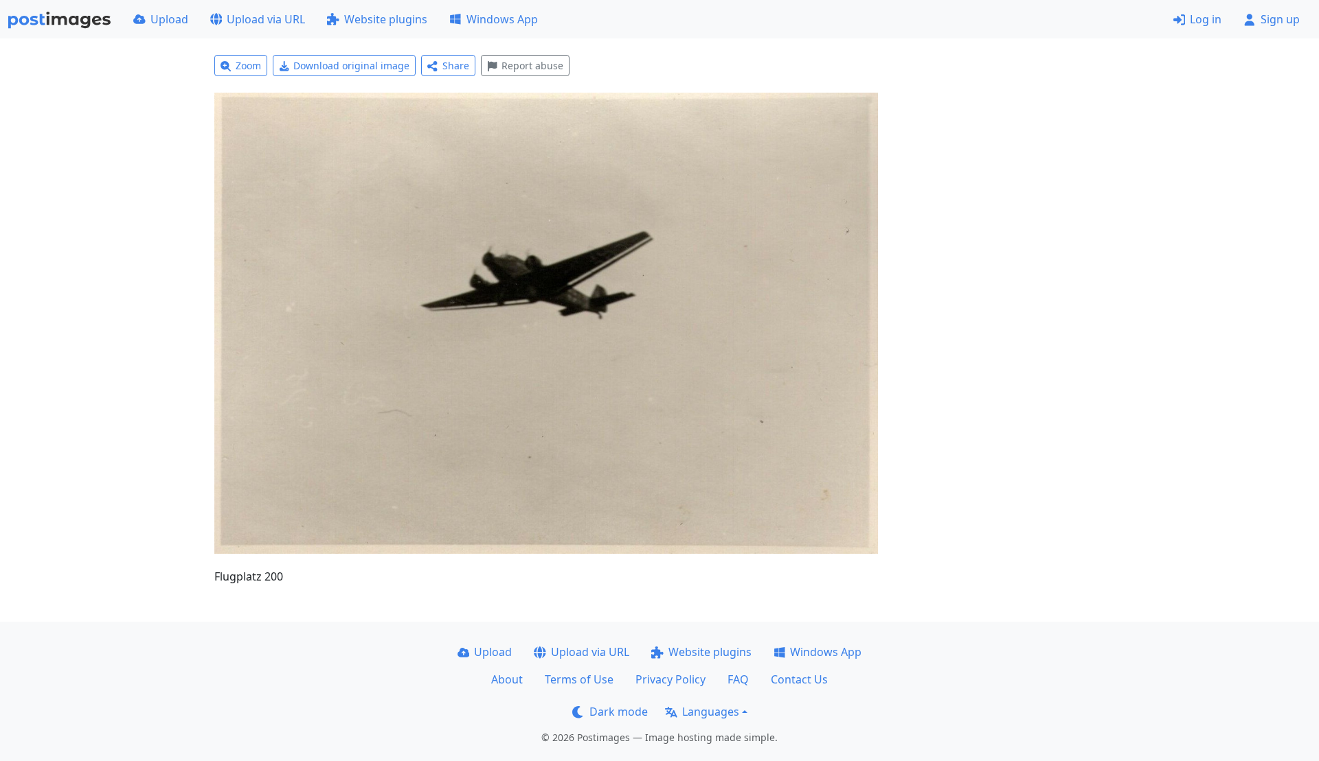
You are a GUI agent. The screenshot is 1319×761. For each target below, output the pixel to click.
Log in (1205, 19)
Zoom (248, 65)
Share (455, 65)
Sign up (1280, 19)
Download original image (351, 65)
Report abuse (532, 65)
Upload (169, 19)
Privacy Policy (670, 679)
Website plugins (385, 19)
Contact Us (799, 679)
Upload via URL (266, 19)
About (507, 679)
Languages (710, 711)
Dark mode (618, 711)
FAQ (738, 679)
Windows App (502, 19)
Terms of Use (579, 679)
